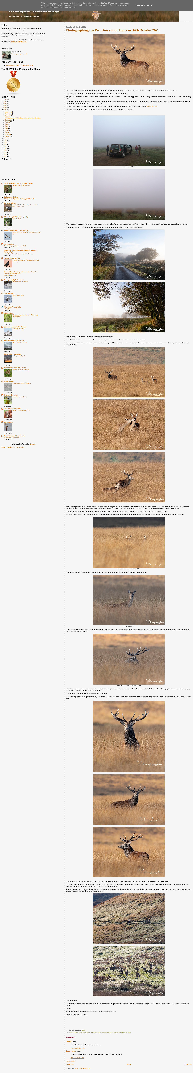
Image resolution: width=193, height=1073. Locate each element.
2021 (4, 110)
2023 (4, 106)
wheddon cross (123, 1032)
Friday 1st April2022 (10, 275)
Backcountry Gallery (11, 197)
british (71, 1032)
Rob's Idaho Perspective (12, 354)
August (7, 122)
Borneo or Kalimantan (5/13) (21, 410)
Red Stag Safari (152, 106)
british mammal (78, 1032)
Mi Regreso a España (19, 356)
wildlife (129, 1032)
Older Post (188, 1064)
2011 (4, 157)
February (8, 134)
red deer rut (101, 1032)
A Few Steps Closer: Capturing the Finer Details (18, 254)
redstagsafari (107, 1032)
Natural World (8, 422)
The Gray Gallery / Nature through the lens (18, 183)
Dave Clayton (71, 1051)
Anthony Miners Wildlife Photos (15, 368)
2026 (4, 99)
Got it (149, 5)
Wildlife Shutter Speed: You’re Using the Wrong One (19, 199)
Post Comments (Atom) (82, 1068)
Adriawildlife (8, 313)
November (8, 114)
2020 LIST (7, 309)
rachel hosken (9, 381)
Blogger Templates (7, 447)
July (6, 124)
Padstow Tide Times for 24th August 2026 (19, 65)
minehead (89, 1032)
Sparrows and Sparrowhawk (21, 185)
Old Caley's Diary (10, 203)
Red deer (94, 1032)
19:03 (83, 1030)
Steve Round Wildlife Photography (16, 230)
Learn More (140, 5)
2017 (4, 144)
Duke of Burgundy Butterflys (20, 369)
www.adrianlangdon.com (18, 41)
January (7, 136)
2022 (4, 108)
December (8, 112)
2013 (4, 153)
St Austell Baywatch (11, 395)
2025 (4, 102)
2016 (4, 146)
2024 (4, 104)
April (6, 130)
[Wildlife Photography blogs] (13, 95)
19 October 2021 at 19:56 (77, 1048)
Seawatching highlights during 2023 (15, 246)
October (7, 116)
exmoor (84, 1032)
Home (129, 1064)
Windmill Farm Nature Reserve (14, 436)
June (6, 126)
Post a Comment (70, 1061)
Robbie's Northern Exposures (14, 340)
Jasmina (69, 1041)
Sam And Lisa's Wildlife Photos (15, 327)
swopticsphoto (9, 244)
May (6, 128)
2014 (4, 150)
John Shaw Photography (12, 307)
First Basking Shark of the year (21, 383)
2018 (4, 142)
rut (112, 1032)
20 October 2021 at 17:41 (77, 1058)
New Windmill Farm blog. (11, 438)
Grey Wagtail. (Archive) (19, 397)
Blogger (32, 444)
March (7, 132)
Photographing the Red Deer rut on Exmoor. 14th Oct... (23, 118)
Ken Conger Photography (12, 408)
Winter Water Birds (18, 295)
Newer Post (70, 1064)
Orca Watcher (8, 293)
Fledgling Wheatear (18, 328)
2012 (4, 155)
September (8, 120)
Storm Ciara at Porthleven (20, 281)
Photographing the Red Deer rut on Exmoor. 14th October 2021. (112, 30)
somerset (116, 1032)
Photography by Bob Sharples (14, 280)
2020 (4, 138)
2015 (4, 148)
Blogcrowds (19, 447)
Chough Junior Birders (12, 258)
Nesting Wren (16, 218)
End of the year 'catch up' (19, 342)
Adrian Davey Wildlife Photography (16, 217)
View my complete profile (19, 54)
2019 (4, 140)
